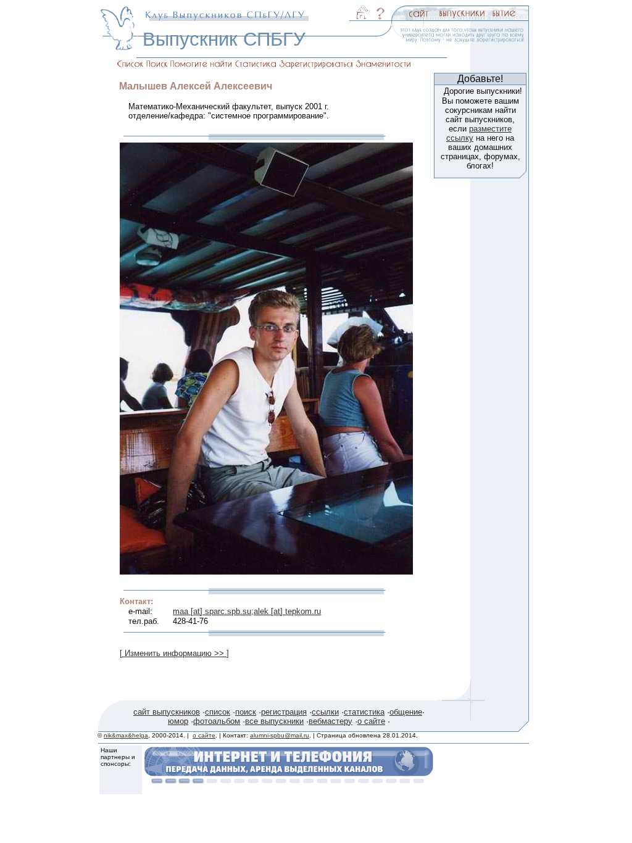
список (217, 711)
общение (405, 711)
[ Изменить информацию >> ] (174, 653)
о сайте (371, 721)
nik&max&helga (126, 735)
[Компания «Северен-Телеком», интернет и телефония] (288, 780)
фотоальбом (216, 721)
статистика (364, 711)
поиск (245, 711)
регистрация (284, 711)
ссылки (325, 711)
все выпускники (274, 721)
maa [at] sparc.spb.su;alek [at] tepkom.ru (247, 611)
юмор (178, 721)
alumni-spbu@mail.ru (279, 735)
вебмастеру (330, 721)
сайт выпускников (166, 711)
